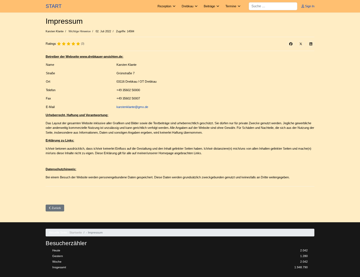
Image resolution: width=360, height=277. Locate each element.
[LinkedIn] (310, 43)
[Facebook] (290, 43)
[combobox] (273, 6)
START (54, 6)
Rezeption (164, 6)
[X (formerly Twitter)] (300, 43)
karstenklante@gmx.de (132, 107)
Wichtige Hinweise (80, 31)
